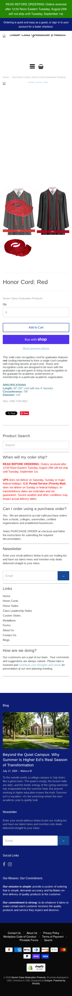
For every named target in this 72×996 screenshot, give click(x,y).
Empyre (48, 980)
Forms (7, 625)
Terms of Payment (53, 936)
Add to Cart (36, 327)
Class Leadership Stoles (17, 610)
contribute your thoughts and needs (40, 664)
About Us (8, 630)
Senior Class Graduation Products (22, 298)
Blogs (6, 639)
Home (6, 77)
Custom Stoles (12, 615)
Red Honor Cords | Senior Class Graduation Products (39, 77)
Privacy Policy (51, 933)
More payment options (36, 348)
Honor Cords (10, 600)
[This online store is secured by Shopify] (36, 970)
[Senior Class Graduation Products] (36, 47)
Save (26, 413)
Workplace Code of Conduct (19, 936)
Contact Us (9, 635)
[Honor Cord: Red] (19, 211)
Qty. (5, 304)
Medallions (9, 620)
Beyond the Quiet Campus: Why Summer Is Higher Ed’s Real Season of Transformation (35, 759)
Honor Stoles (10, 605)
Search (48, 940)
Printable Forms (29, 940)
